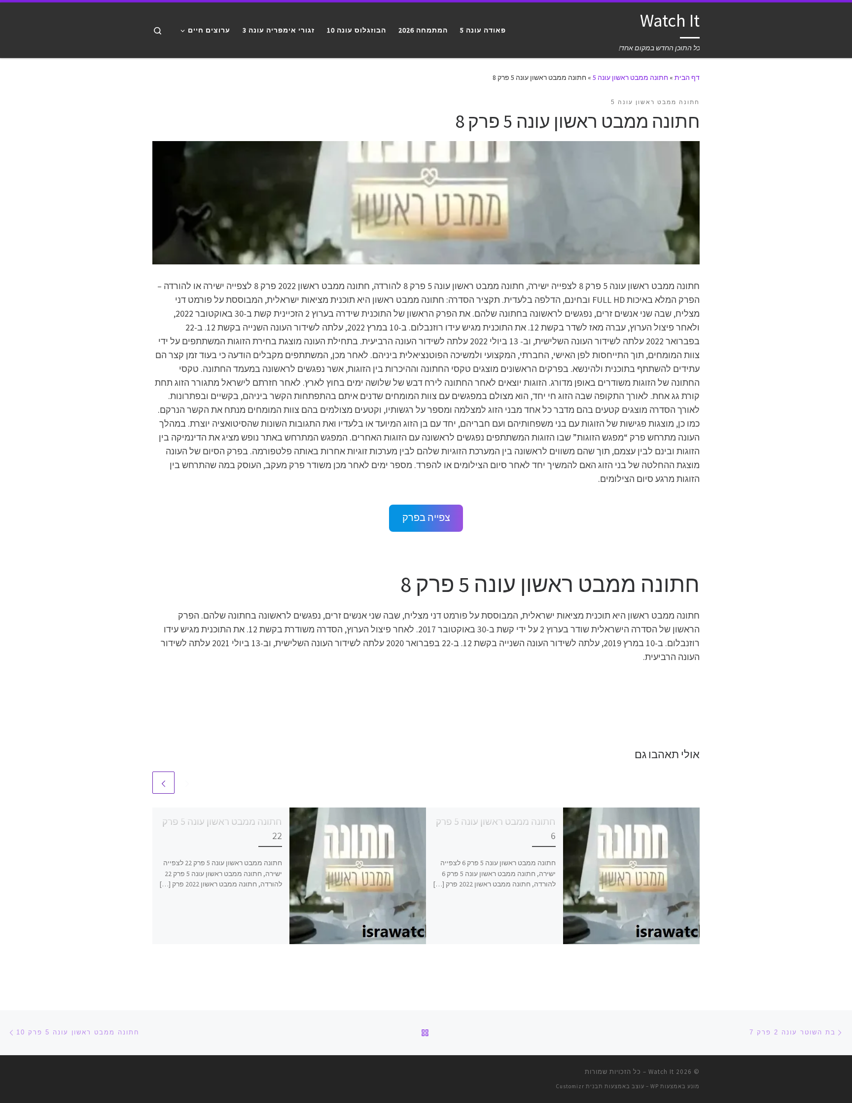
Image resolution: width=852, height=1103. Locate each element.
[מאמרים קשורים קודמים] (187, 783)
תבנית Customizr (579, 1086)
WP (654, 1086)
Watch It (661, 1071)
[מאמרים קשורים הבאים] (163, 783)
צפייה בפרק (426, 517)
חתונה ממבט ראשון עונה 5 (630, 77)
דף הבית (687, 77)
